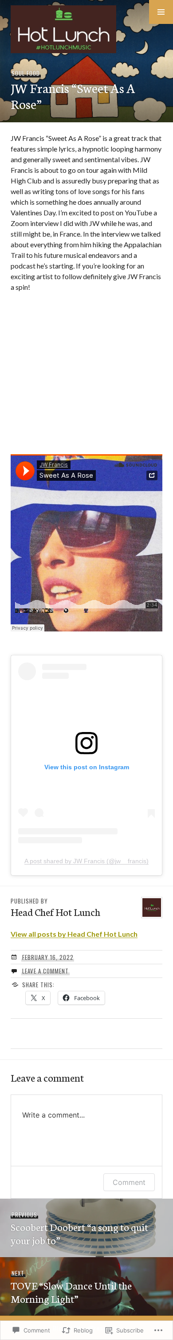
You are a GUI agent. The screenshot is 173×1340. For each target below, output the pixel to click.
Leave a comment (45, 970)
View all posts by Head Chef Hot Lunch (74, 934)
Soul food (26, 73)
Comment (129, 1182)
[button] (161, 12)
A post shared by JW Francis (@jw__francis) (86, 861)
